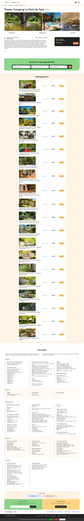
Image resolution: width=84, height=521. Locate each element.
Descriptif (73, 32)
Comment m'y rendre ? (41, 37)
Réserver (75, 43)
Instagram (51, 496)
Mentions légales (53, 515)
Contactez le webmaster (61, 506)
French (78, 2)
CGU (68, 515)
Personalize (62, 519)
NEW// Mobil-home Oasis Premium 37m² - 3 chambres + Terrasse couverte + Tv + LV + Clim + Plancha (29, 195)
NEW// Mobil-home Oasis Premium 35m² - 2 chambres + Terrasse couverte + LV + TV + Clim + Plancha (29, 180)
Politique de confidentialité (62, 515)
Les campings (10, 5)
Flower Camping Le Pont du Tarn (19, 5)
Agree (51, 519)
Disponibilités (12, 32)
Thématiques (67, 511)
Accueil (5, 5)
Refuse (56, 519)
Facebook (35, 496)
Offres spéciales (75, 511)
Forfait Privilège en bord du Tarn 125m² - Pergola (29, 115)
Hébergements (42, 32)
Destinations (60, 511)
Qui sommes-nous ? (40, 515)
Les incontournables (51, 511)
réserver (61, 85)
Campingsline (15, 2)
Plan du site (47, 515)
